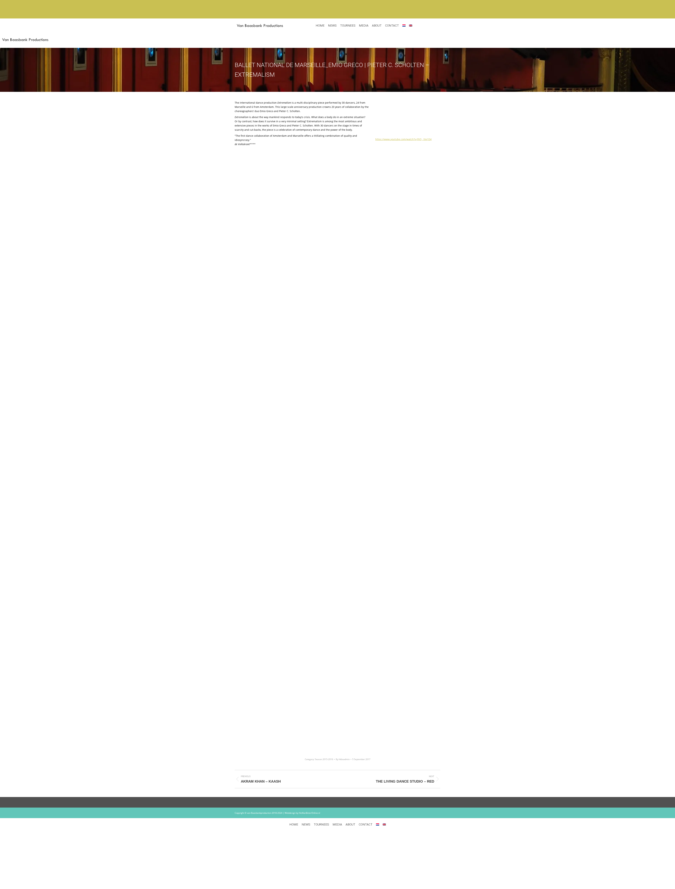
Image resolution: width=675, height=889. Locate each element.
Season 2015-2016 (324, 759)
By (343, 759)
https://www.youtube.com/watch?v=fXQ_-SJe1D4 (403, 139)
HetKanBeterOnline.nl (309, 812)
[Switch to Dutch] (404, 25)
